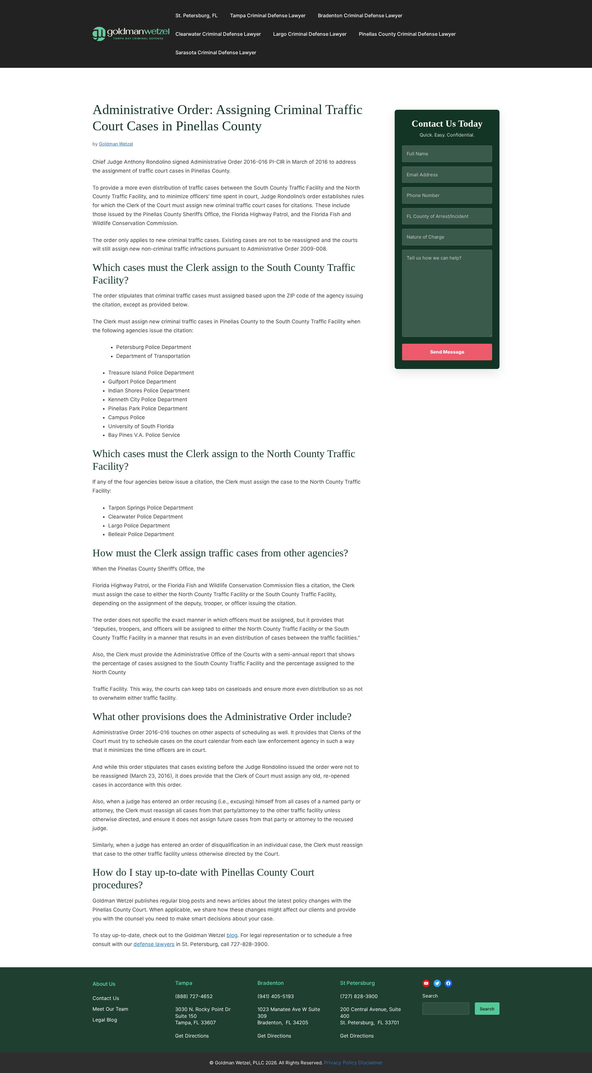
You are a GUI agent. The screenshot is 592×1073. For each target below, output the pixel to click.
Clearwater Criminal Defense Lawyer (218, 34)
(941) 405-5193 (275, 996)
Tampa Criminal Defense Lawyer (268, 15)
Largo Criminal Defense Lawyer (310, 34)
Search (430, 996)
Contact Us (105, 998)
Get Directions (192, 1036)
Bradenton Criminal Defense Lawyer (360, 15)
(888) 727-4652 (194, 996)
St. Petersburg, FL (196, 15)
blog (232, 935)
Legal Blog (104, 1020)
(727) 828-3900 (359, 996)
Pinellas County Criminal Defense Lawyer (407, 34)
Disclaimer (370, 1062)
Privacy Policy (340, 1062)
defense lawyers (154, 944)
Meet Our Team (110, 1009)
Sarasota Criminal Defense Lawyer (215, 52)
